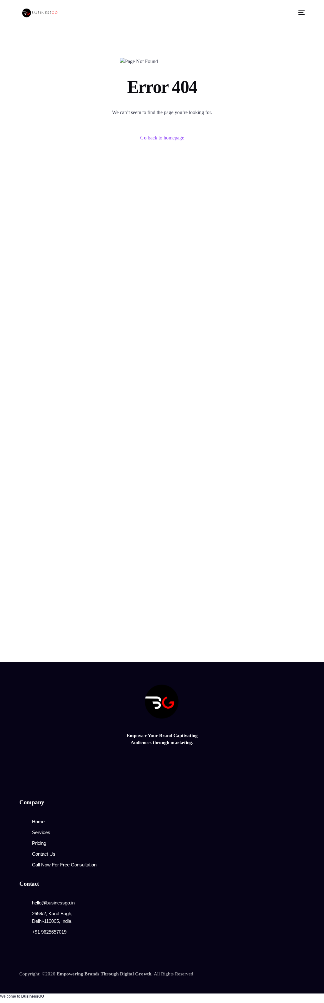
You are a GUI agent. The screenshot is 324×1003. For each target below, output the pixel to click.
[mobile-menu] (300, 13)
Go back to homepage (162, 137)
